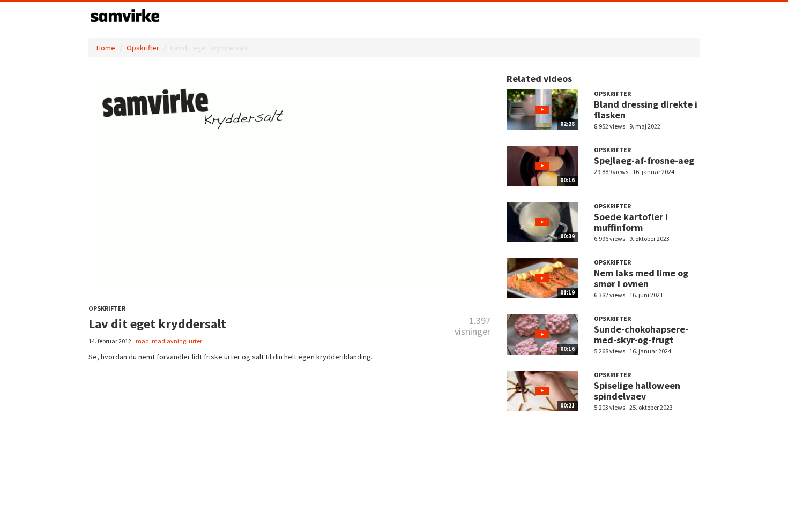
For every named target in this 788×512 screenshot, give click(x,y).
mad (142, 341)
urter (195, 341)
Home (105, 47)
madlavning (169, 341)
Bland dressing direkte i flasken (645, 109)
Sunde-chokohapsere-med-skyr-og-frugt (641, 334)
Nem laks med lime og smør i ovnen (641, 278)
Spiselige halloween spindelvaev (637, 390)
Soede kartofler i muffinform (631, 222)
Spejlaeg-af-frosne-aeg (644, 160)
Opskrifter (143, 47)
